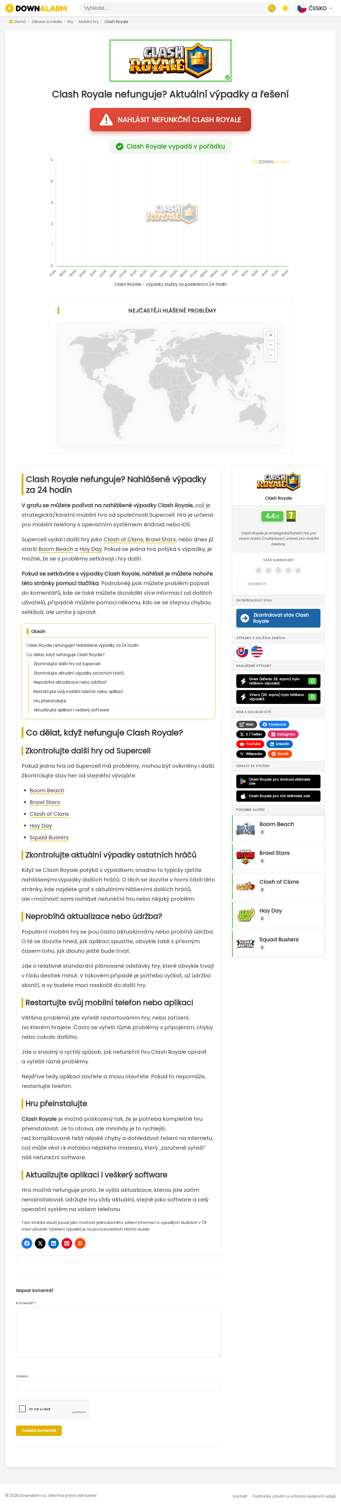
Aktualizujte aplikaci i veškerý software (71, 710)
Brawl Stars (160, 539)
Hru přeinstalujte (50, 701)
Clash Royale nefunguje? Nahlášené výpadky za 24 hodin (83, 645)
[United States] (257, 651)
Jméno (22, 1376)
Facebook (277, 724)
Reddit (283, 753)
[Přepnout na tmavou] (285, 8)
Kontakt (240, 1496)
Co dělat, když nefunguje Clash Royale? (66, 654)
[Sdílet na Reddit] (80, 1243)
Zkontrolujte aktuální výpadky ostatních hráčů (79, 673)
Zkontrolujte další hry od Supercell (67, 664)
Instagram (286, 734)
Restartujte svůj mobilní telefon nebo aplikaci (78, 691)
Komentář (26, 1303)
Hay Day (90, 549)
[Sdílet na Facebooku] (27, 1243)
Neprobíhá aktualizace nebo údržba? (70, 682)
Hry (70, 21)
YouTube (253, 744)
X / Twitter (254, 734)
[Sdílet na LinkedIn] (53, 1243)
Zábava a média (46, 21)
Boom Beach (55, 549)
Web (250, 724)
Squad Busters (49, 837)
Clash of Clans (123, 539)
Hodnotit (257, 583)
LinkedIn (282, 744)
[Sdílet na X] (40, 1243)
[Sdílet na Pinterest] (67, 1243)
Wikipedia (254, 753)
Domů (20, 21)
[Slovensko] (242, 651)
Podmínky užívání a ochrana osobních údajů (294, 1496)
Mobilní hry (89, 21)
